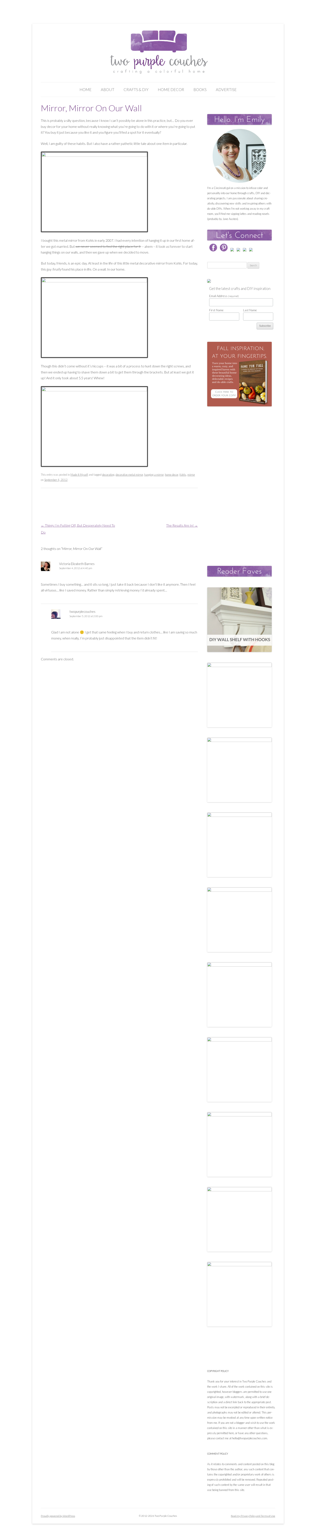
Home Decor (171, 89)
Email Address (224, 296)
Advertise (226, 89)
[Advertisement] (239, 481)
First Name (216, 310)
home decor (171, 474)
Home (86, 89)
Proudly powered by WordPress (58, 1515)
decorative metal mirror (129, 474)
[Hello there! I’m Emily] (239, 156)
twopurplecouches (82, 611)
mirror (191, 474)
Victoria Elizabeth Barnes (77, 564)
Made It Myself (79, 474)
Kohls (182, 474)
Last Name (250, 310)
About (107, 89)
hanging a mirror (154, 474)
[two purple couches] (158, 52)
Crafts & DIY (136, 89)
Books (200, 89)
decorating (108, 474)
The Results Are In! (182, 525)
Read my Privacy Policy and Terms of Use (253, 1515)
